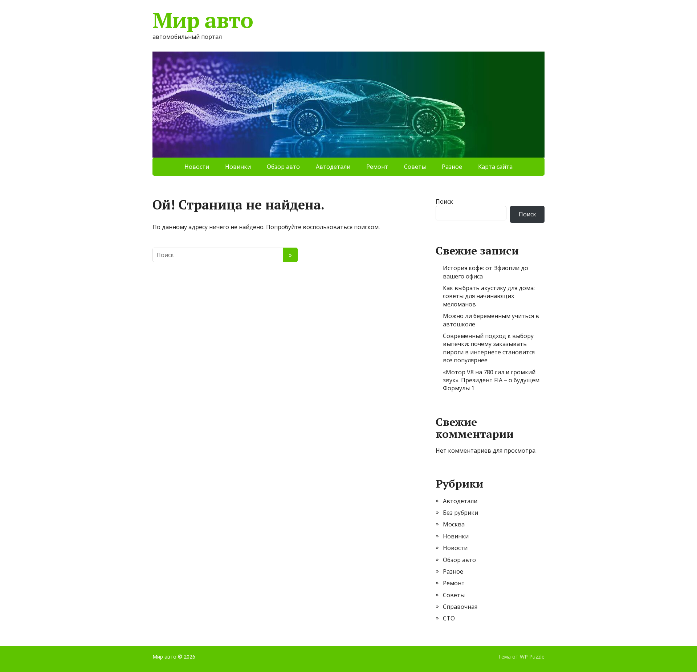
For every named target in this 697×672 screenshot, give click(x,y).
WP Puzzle (532, 656)
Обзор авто (283, 167)
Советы (415, 167)
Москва (454, 524)
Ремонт (377, 167)
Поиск (444, 201)
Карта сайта (495, 167)
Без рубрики (460, 513)
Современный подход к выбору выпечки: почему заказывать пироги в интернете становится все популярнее (489, 348)
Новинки (238, 167)
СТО (449, 618)
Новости (196, 167)
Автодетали (333, 167)
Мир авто (202, 20)
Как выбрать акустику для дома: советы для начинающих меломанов (489, 296)
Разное (452, 167)
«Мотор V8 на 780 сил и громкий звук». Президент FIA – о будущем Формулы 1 (491, 380)
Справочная (460, 607)
